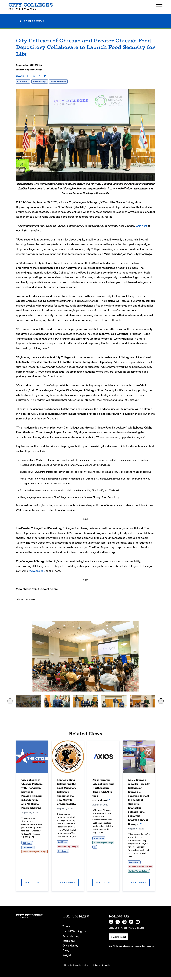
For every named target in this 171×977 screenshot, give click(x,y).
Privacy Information (102, 965)
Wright (67, 955)
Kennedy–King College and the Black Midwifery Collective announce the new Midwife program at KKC (66, 792)
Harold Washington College (34, 852)
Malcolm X (69, 940)
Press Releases (58, 81)
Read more (32, 882)
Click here (141, 225)
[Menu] (159, 6)
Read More (32, 757)
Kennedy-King (71, 936)
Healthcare (63, 851)
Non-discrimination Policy (76, 965)
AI (95, 847)
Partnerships (39, 81)
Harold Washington (74, 931)
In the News (99, 838)
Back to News (34, 21)
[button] (10, 701)
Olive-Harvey (70, 945)
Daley (66, 950)
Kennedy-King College (68, 847)
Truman (67, 926)
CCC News (23, 81)
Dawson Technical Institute (140, 867)
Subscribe (118, 936)
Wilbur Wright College (103, 843)
